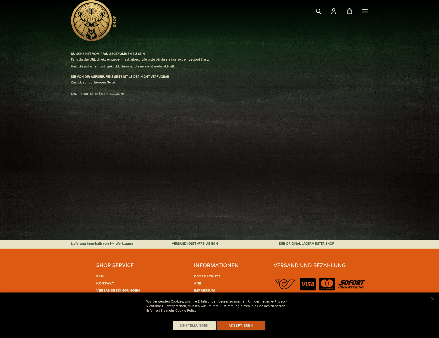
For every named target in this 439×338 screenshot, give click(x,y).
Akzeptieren (241, 325)
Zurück (76, 82)
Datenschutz (207, 276)
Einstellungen (194, 325)
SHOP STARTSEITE (84, 94)
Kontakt (105, 283)
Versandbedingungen (118, 290)
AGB (197, 283)
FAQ (100, 276)
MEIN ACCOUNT (113, 94)
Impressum (204, 290)
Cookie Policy (185, 311)
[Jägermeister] (91, 20)
